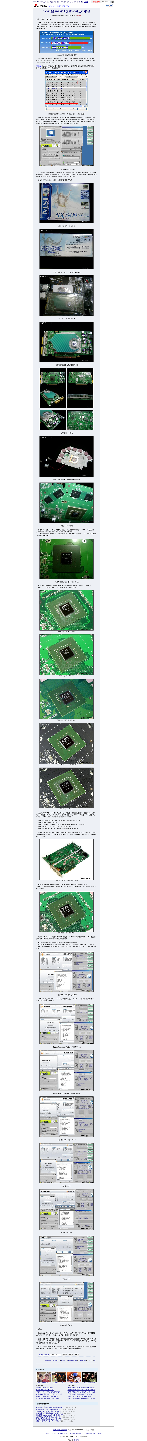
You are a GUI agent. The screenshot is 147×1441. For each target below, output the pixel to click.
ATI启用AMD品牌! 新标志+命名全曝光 (49, 1417)
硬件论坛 (48, 1360)
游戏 (68, 2)
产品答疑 (99, 1433)
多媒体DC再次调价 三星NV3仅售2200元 (49, 1411)
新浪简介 (48, 1433)
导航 (82, 2)
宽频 (58, 2)
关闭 (95, 1360)
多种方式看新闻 (72, 1360)
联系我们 (66, 1433)
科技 (51, 2)
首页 (34, 2)
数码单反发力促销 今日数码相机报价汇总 (50, 1407)
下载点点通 (83, 1360)
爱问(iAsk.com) (44, 1355)
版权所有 (76, 1440)
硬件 (63, 6)
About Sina (54, 1433)
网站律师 (78, 1433)
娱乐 (44, 2)
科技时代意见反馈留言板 (60, 1430)
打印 (90, 1360)
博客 (54, 2)
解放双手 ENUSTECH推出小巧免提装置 (49, 1415)
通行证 (86, 2)
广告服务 (60, 1433)
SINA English (86, 1433)
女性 (71, 2)
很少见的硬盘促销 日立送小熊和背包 (48, 1421)
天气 (75, 2)
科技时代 (58, 6)
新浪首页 (51, 6)
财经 (48, 2)
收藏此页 (55, 1360)
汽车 (61, 2)
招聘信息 (72, 1433)
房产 (64, 2)
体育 (41, 2)
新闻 (38, 2)
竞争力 (38, 66)
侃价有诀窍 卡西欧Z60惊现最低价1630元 (49, 1409)
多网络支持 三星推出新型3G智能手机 (48, 1413)
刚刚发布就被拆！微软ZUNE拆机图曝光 (49, 1419)
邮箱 (78, 2)
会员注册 (93, 1433)
